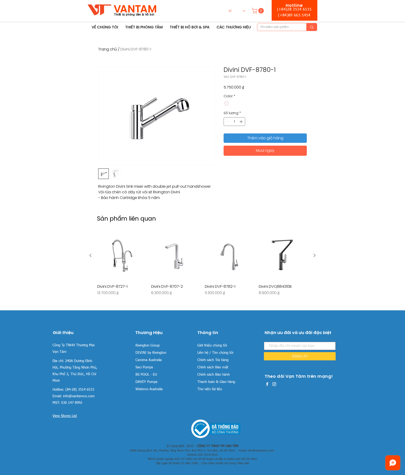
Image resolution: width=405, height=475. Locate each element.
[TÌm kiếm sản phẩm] (311, 27)
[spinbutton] (234, 121)
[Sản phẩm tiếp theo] (314, 255)
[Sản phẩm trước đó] (90, 255)
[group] (202, 269)
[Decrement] (227, 121)
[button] (258, 10)
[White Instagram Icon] (274, 384)
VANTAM (135, 9)
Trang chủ (107, 49)
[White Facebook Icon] (267, 384)
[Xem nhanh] (121, 255)
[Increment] (241, 121)
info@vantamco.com (79, 396)
